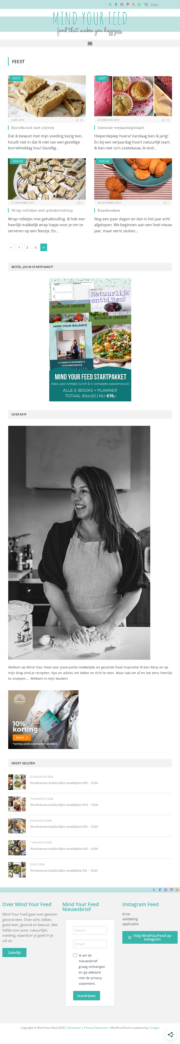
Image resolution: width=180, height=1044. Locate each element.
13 (81, 120)
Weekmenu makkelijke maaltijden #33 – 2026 (64, 826)
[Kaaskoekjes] (133, 179)
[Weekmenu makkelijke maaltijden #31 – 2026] (17, 869)
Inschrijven (86, 996)
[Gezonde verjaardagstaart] (133, 96)
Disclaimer (74, 1028)
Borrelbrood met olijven (32, 127)
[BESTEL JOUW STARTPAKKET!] (90, 339)
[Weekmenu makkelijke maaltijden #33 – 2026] (17, 826)
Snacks (17, 161)
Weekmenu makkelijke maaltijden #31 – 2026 (64, 870)
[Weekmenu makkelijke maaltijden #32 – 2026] (17, 847)
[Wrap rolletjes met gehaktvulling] (47, 179)
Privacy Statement (96, 1028)
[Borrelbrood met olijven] (47, 96)
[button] (90, 43)
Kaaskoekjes (109, 210)
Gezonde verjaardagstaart (121, 127)
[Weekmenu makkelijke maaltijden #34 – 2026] (17, 804)
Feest (16, 78)
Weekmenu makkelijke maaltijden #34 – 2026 (64, 805)
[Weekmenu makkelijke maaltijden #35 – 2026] (17, 782)
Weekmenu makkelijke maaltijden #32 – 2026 (64, 848)
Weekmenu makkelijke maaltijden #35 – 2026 (64, 783)
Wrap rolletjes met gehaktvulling (42, 210)
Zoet (102, 78)
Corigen (154, 1028)
